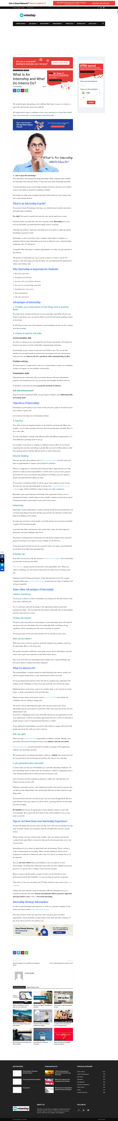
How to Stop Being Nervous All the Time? (61, 963)
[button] (103, 24)
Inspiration (81, 23)
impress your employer (52, 558)
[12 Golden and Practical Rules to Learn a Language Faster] (63, 1015)
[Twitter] (18, 90)
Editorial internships (20, 747)
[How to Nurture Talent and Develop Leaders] (17, 1073)
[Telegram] (104, 7)
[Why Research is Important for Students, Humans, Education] (49, 1090)
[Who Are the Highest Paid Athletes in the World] (43, 997)
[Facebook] (98, 7)
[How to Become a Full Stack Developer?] (43, 1034)
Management (57, 23)
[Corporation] (17, 1090)
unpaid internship (30, 738)
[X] (2, 560)
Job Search (32, 23)
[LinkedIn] (2, 565)
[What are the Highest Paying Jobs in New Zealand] (22, 1015)
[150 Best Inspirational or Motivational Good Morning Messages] (49, 1073)
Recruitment (44, 23)
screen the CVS (50, 697)
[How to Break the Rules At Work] (17, 1082)
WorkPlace (69, 23)
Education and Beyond (17, 70)
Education (92, 23)
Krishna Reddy (18, 86)
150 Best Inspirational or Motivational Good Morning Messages (63, 1073)
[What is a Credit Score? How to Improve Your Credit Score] (22, 997)
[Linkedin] (101, 7)
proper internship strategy (40, 909)
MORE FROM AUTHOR (33, 987)
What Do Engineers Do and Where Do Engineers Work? (26, 964)
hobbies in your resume (48, 460)
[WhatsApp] (26, 90)
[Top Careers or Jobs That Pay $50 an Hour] (63, 997)
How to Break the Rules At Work (31, 1079)
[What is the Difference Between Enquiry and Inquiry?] (63, 1034)
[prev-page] (14, 1047)
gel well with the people (36, 581)
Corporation (26, 1087)
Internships (26, 70)
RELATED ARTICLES (19, 987)
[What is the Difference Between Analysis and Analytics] (43, 1015)
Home (14, 54)
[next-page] (17, 1047)
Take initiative (18, 566)
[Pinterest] (22, 90)
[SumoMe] (2, 569)
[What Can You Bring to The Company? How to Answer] (49, 1082)
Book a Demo (30, 7)
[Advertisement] (73, 15)
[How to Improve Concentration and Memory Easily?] (22, 1034)
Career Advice (20, 23)
